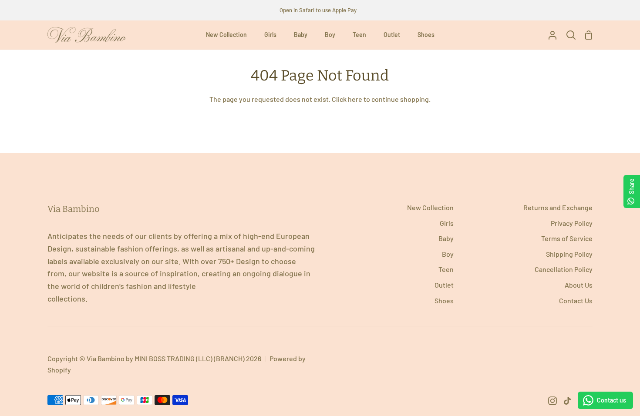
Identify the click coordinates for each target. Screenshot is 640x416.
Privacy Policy (572, 223)
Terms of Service (567, 238)
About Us (579, 285)
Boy (448, 254)
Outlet (444, 285)
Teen (446, 269)
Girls (447, 223)
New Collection (430, 207)
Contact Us (576, 300)
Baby (446, 238)
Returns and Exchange (558, 207)
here (355, 99)
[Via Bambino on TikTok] (567, 400)
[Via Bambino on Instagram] (552, 400)
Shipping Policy (569, 254)
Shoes (444, 300)
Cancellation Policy (564, 269)
